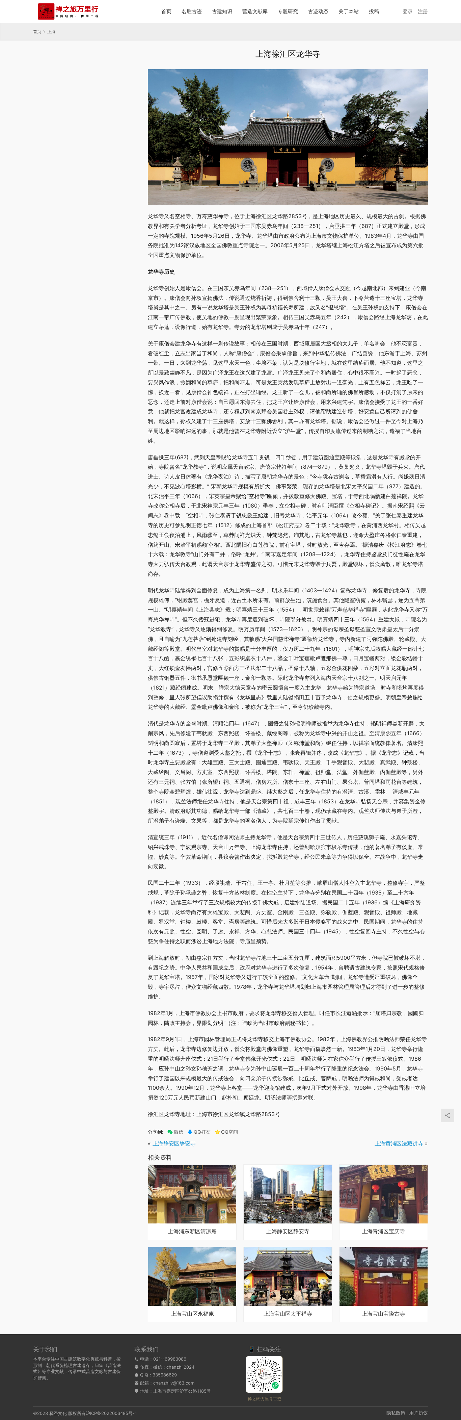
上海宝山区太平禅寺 (288, 1314)
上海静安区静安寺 (174, 1143)
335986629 (165, 1374)
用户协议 (418, 1413)
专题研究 (288, 11)
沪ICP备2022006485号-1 (111, 1413)
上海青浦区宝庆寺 (383, 1232)
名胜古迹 (192, 11)
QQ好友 (202, 1132)
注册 (423, 11)
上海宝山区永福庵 (192, 1314)
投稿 (374, 11)
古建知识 (222, 11)
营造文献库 (255, 11)
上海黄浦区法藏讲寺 (399, 1143)
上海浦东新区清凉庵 (192, 1232)
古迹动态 (318, 11)
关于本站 (348, 11)
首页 (166, 11)
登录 (408, 11)
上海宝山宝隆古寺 (383, 1314)
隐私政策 (395, 1413)
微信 (175, 1132)
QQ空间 (229, 1132)
